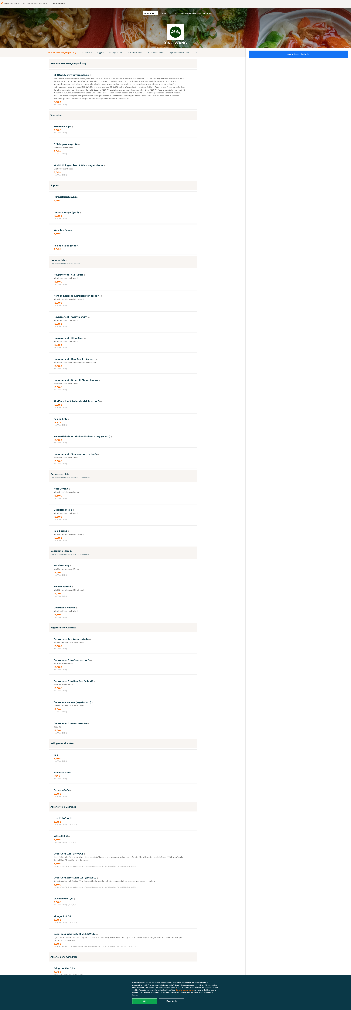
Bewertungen (169, 13)
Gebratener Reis (134, 52)
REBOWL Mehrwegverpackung (62, 52)
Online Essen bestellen (298, 53)
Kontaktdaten (188, 13)
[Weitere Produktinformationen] (90, 75)
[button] (196, 52)
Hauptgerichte (115, 52)
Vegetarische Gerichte (179, 52)
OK (144, 1001)
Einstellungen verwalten (185, 990)
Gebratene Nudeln (155, 52)
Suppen (100, 52)
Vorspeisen (86, 52)
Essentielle (171, 1001)
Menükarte (150, 13)
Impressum (205, 13)
